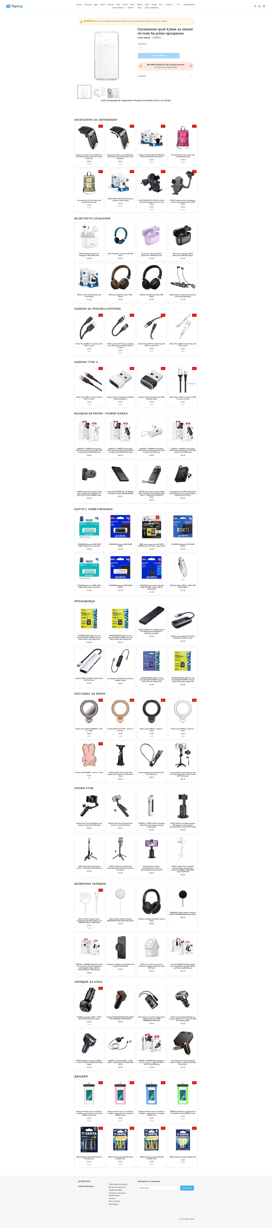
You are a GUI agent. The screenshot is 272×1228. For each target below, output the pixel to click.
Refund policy (113, 1204)
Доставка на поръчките (117, 1187)
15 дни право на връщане (118, 1184)
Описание (142, 76)
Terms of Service (114, 1201)
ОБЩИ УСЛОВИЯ (115, 1190)
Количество (142, 44)
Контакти (112, 1198)
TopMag (186, 1219)
